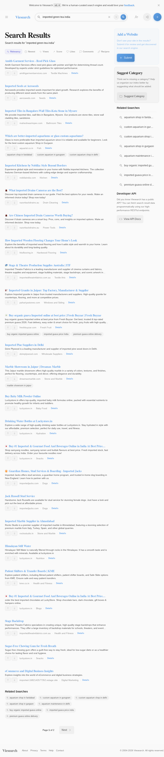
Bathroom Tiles (54, 123)
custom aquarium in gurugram (51, 154)
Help (51, 750)
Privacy (34, 750)
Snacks (39, 458)
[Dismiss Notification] (158, 5)
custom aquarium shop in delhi (84, 154)
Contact (60, 750)
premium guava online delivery (87, 334)
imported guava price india (61, 710)
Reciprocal (106, 51)
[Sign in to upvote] (8, 73)
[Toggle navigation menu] (6, 17)
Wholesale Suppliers (52, 354)
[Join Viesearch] (136, 17)
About (25, 750)
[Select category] (116, 17)
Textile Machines (59, 73)
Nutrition (40, 558)
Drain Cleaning (50, 202)
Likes (72, 51)
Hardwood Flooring (46, 252)
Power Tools (49, 227)
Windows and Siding (54, 302)
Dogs (45, 483)
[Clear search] (109, 17)
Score (59, 51)
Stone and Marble (53, 379)
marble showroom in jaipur (19, 385)
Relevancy (15, 51)
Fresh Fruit (45, 327)
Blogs (39, 608)
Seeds (42, 98)
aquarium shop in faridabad (19, 154)
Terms (43, 750)
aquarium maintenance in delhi (56, 704)
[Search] (123, 17)
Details (74, 73)
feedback (129, 5)
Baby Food (41, 408)
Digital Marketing (70, 680)
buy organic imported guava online (23, 334)
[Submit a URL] (157, 17)
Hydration (41, 433)
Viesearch (22, 17)
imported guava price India (56, 334)
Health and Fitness (42, 583)
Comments (88, 51)
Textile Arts (59, 277)
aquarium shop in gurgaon (21, 704)
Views (46, 51)
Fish (39, 148)
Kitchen (43, 177)
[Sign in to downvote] (14, 73)
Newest (31, 51)
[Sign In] (147, 17)
